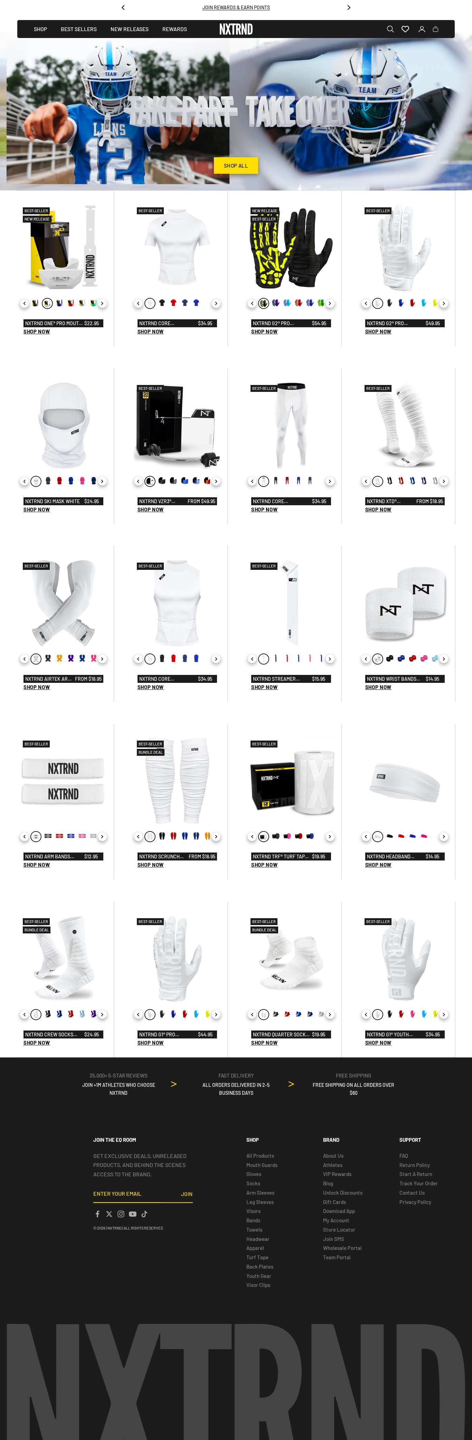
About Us (333, 1155)
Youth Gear (258, 1276)
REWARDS (174, 29)
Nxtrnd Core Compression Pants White (276, 501)
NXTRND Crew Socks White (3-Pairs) (49, 1035)
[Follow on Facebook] (97, 1214)
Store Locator (339, 1229)
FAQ (403, 1155)
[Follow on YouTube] (133, 1214)
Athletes (332, 1165)
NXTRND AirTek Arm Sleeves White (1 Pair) (48, 679)
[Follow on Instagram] (121, 1214)
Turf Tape (257, 1257)
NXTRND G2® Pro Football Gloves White (395, 323)
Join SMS (333, 1239)
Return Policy (414, 1165)
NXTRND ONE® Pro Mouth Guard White (53, 323)
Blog (328, 1183)
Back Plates (259, 1266)
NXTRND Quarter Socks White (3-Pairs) (281, 1035)
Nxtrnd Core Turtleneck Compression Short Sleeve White (163, 323)
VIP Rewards (337, 1174)
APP (255, 10)
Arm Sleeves (260, 1192)
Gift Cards (334, 1202)
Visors (253, 1211)
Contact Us (412, 1192)
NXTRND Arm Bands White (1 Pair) (47, 857)
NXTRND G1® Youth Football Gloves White (395, 1035)
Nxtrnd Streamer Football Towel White (280, 679)
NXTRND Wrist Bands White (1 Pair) (391, 679)
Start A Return (415, 1174)
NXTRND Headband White (388, 857)
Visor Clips (258, 1285)
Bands (253, 1220)
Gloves (253, 1174)
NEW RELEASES (130, 29)
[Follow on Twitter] (109, 1214)
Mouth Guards (261, 1165)
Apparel (255, 1248)
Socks (253, 1183)
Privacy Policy (415, 1202)
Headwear (258, 1239)
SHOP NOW (36, 331)
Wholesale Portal (342, 1248)
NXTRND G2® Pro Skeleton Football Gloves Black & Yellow (281, 323)
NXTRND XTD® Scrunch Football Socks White (390, 501)
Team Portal (337, 1257)
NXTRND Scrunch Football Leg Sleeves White (159, 857)
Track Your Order (418, 1183)
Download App (339, 1211)
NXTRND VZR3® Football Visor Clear (158, 501)
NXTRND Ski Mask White (52, 501)
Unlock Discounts (342, 1192)
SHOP (40, 29)
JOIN (187, 1194)
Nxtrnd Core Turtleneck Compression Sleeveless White (160, 679)
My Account (336, 1220)
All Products (260, 1155)
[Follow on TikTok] (144, 1214)
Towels (254, 1229)
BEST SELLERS (79, 29)
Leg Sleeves (260, 1202)
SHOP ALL (236, 165)
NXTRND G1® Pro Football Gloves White (167, 1035)
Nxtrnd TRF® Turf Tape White (280, 857)
